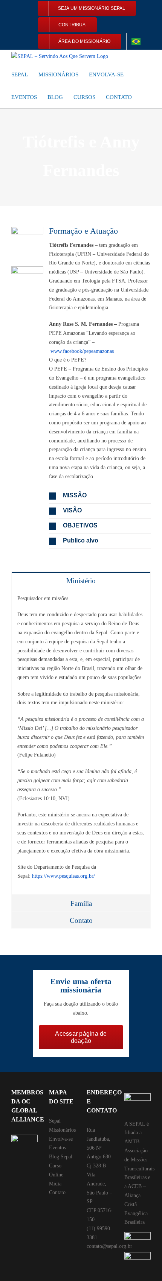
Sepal (55, 1121)
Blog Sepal (60, 1156)
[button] (144, 96)
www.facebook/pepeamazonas (82, 351)
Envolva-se (61, 1139)
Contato (57, 1192)
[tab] (81, 580)
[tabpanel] (81, 741)
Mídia (55, 1184)
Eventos (57, 1147)
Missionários (62, 1130)
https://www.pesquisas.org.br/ (63, 876)
